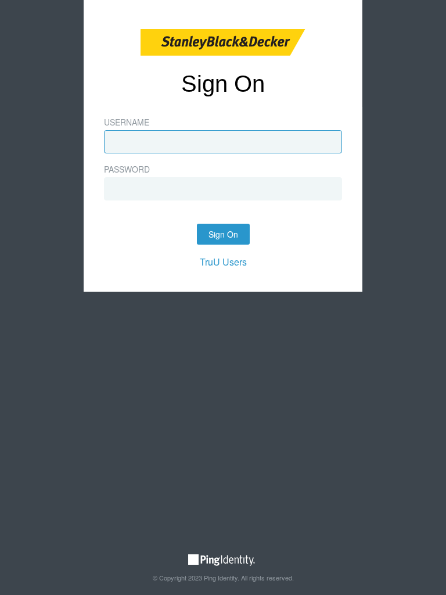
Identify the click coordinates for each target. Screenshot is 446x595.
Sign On (223, 234)
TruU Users (223, 261)
